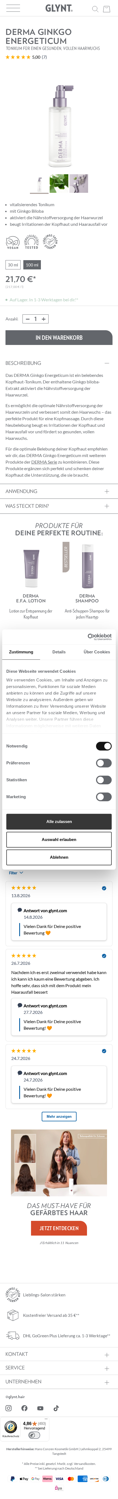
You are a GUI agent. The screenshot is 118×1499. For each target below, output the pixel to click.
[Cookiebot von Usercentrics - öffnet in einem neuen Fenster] (88, 637)
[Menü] (46, 1420)
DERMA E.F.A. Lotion (31, 598)
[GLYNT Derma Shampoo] (87, 566)
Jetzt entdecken (59, 1228)
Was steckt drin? (27, 506)
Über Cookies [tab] (97, 652)
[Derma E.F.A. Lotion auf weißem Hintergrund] (30, 566)
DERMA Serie (44, 461)
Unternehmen (23, 1381)
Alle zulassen (59, 821)
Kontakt (16, 1354)
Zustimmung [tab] (21, 652)
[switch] (104, 763)
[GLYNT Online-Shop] (59, 8)
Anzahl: (11, 318)
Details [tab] (59, 652)
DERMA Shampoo (87, 598)
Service (15, 1368)
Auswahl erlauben (59, 839)
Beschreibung (23, 363)
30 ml (13, 264)
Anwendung (21, 491)
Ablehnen (59, 857)
